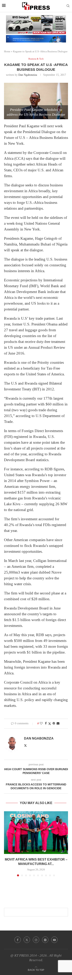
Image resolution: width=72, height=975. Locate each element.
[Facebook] (17, 940)
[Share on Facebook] (46, 723)
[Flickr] (45, 940)
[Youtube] (54, 940)
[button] (7, 843)
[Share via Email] (58, 723)
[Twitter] (27, 940)
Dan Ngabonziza (27, 74)
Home (7, 51)
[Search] (68, 6)
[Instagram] (36, 940)
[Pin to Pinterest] (54, 723)
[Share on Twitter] (49, 723)
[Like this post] (41, 723)
